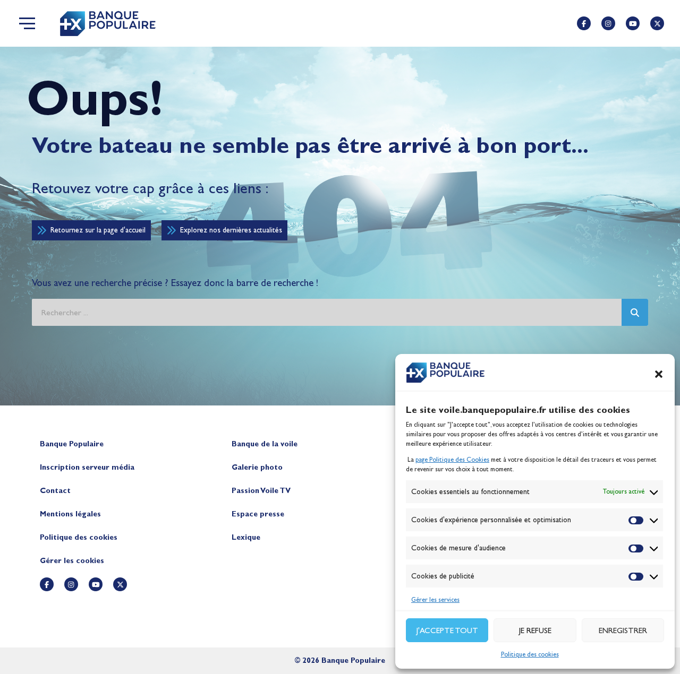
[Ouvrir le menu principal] (27, 23)
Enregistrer (623, 630)
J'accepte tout (447, 630)
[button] (658, 374)
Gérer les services (435, 599)
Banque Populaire (72, 443)
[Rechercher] (635, 312)
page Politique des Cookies (452, 459)
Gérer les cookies (72, 560)
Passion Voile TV (261, 490)
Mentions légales (70, 514)
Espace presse (258, 514)
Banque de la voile (265, 443)
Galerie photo (257, 467)
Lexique (246, 537)
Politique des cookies (530, 654)
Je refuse (535, 630)
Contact (55, 490)
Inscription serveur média (87, 467)
